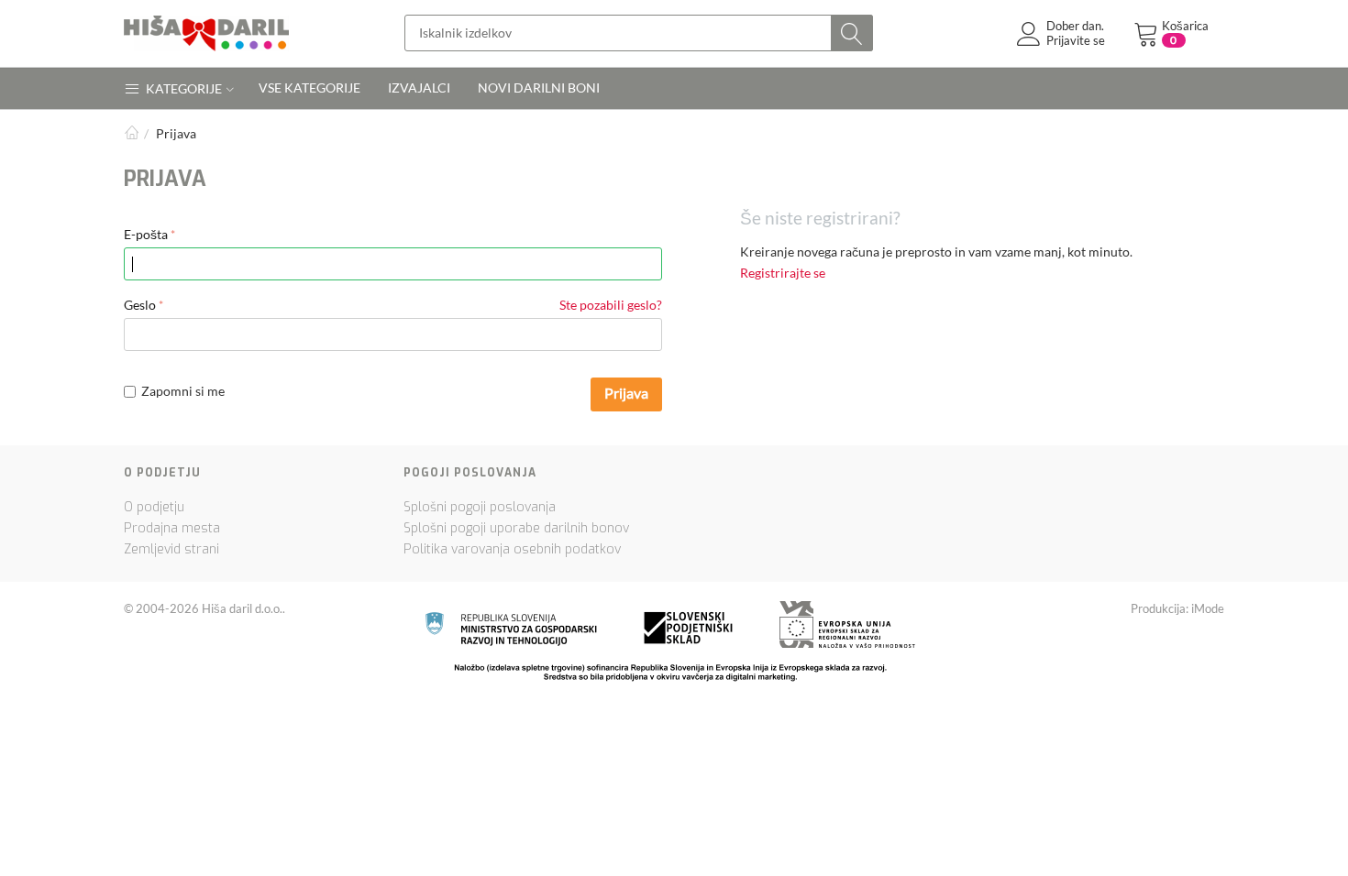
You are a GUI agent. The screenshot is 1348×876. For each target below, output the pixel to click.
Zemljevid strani (171, 549)
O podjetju (154, 507)
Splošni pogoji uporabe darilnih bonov (516, 528)
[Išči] (852, 33)
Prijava (626, 392)
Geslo (140, 304)
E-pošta (146, 234)
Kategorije (182, 88)
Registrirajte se (782, 272)
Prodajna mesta (172, 528)
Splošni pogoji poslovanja (479, 507)
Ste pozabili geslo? (610, 304)
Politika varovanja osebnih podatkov (512, 549)
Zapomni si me (183, 391)
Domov (131, 133)
